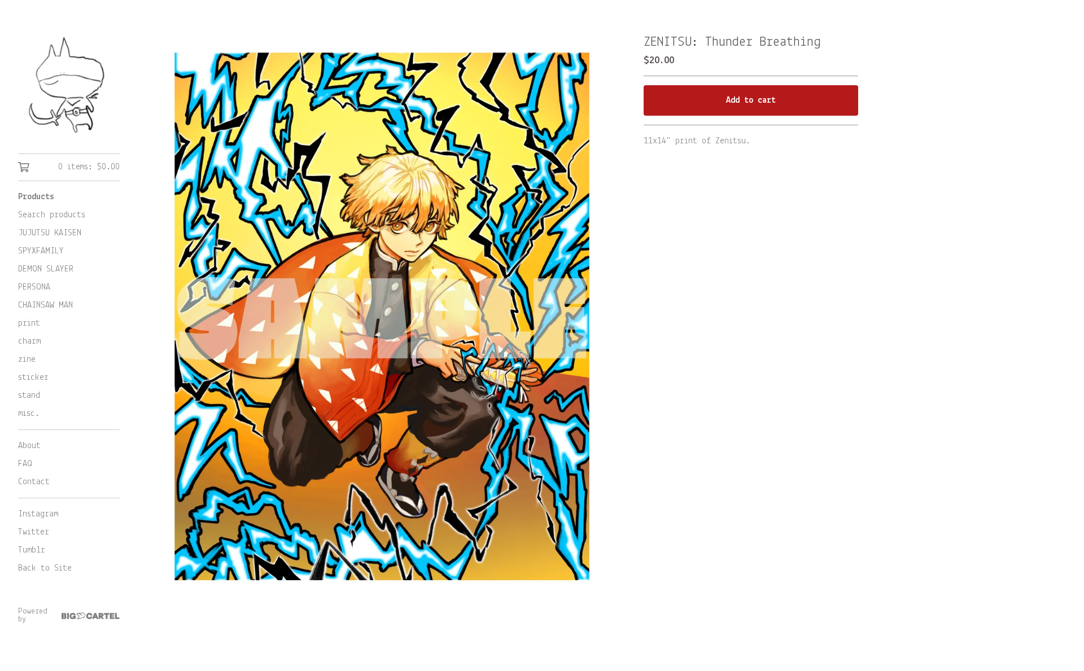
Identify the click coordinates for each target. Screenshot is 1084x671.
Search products (51, 215)
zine (27, 359)
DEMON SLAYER (45, 269)
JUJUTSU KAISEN (49, 233)
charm (29, 341)
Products (36, 196)
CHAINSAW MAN (45, 305)
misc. (29, 413)
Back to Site (45, 568)
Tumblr (31, 550)
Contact (34, 481)
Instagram (38, 514)
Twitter (33, 532)
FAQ (25, 463)
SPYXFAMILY (41, 251)
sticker (33, 377)
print (29, 323)
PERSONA (34, 287)
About (29, 445)
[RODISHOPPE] (69, 84)
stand (29, 395)
